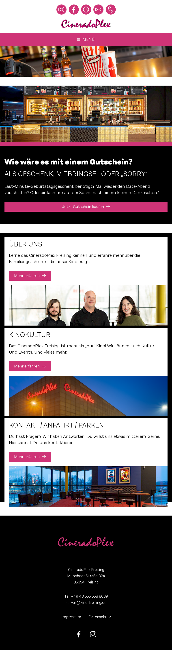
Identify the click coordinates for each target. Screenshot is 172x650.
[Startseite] (86, 24)
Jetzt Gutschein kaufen (83, 206)
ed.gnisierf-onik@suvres (86, 602)
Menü (89, 39)
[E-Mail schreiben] (98, 9)
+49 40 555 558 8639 (89, 596)
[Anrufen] (111, 9)
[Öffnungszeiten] (86, 9)
